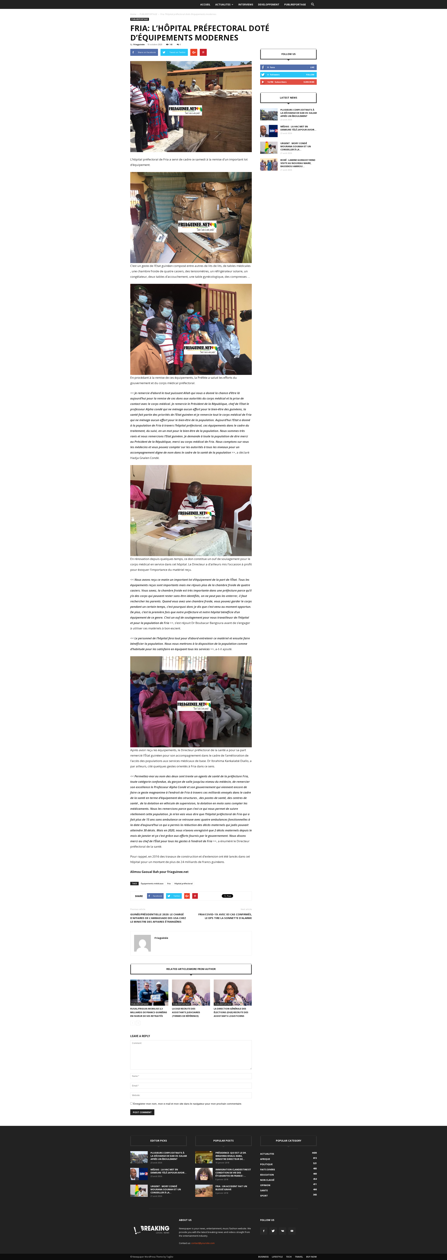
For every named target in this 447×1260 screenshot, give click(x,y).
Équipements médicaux (152, 883)
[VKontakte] (282, 1231)
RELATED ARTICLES (178, 969)
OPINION (265, 1185)
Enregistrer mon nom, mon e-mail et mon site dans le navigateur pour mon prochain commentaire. (187, 1103)
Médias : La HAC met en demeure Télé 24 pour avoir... (298, 128)
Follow (310, 74)
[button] (312, 4)
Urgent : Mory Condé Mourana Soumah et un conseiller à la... (295, 146)
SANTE (264, 1190)
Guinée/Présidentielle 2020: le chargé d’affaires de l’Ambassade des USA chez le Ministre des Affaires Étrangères (158, 918)
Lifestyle (277, 1256)
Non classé (267, 1180)
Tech (289, 1256)
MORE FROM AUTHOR (203, 969)
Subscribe (308, 82)
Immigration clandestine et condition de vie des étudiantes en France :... (233, 1172)
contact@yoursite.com (203, 1243)
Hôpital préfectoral (183, 883)
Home (133, 14)
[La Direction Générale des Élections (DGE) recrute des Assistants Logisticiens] (233, 992)
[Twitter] (273, 1231)
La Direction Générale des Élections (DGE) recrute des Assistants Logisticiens (231, 1012)
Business (263, 1256)
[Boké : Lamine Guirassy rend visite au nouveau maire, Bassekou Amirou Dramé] (269, 164)
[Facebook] (263, 1231)
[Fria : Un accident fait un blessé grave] (204, 1191)
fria (169, 883)
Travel (299, 1256)
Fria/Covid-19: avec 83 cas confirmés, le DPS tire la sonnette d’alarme (225, 916)
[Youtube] (291, 1231)
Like (312, 67)
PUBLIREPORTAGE (295, 4)
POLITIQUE (266, 1164)
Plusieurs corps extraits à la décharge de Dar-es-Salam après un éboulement (298, 113)
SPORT (264, 1195)
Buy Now (311, 1256)
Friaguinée (139, 44)
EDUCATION (267, 1174)
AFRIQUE (265, 1159)
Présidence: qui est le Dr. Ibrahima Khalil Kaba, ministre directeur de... (231, 1156)
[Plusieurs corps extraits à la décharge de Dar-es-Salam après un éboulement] (269, 114)
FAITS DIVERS (267, 1169)
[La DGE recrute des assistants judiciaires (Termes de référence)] (191, 992)
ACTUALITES (222, 4)
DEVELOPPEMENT (268, 4)
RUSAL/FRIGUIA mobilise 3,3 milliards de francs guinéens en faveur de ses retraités (148, 1012)
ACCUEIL (205, 4)
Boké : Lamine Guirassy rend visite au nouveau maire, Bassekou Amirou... (297, 163)
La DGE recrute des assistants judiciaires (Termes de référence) (186, 1012)
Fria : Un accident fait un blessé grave (231, 1188)
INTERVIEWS (245, 4)
